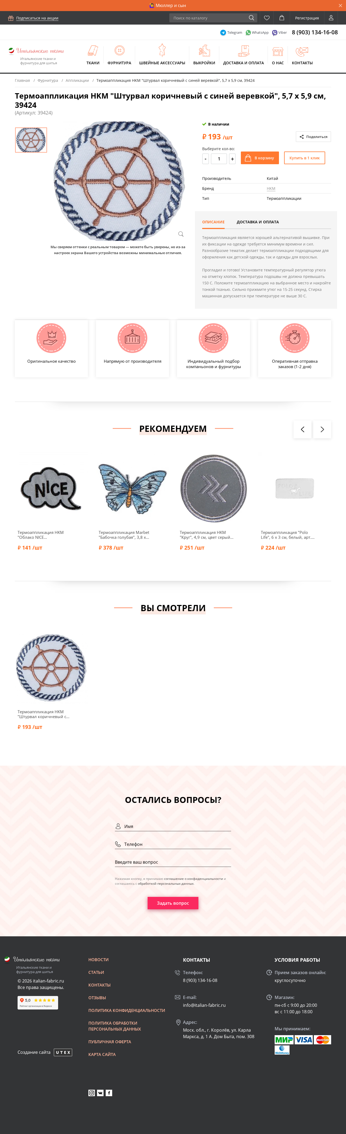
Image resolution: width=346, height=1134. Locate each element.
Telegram (234, 32)
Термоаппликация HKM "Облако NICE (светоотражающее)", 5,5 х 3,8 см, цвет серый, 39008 (43, 535)
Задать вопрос (173, 903)
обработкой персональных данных (166, 883)
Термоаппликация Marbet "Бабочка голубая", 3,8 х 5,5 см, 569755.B (124, 535)
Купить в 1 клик (305, 157)
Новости (98, 959)
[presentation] (302, 429)
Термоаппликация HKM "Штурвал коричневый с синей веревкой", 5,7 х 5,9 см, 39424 (44, 714)
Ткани (92, 62)
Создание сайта (34, 1052)
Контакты (302, 62)
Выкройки (204, 62)
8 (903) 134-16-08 (315, 32)
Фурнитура (119, 62)
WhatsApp (260, 32)
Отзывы (97, 997)
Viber (282, 32)
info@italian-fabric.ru (204, 1005)
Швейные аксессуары (162, 62)
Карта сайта (102, 1054)
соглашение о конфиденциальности (193, 878)
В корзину (264, 157)
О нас (278, 62)
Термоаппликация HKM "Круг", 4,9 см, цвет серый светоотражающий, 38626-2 (206, 535)
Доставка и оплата (243, 62)
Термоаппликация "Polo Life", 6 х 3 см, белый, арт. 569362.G (286, 535)
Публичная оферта (109, 1041)
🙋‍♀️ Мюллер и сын (167, 5)
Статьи (96, 972)
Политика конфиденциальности (126, 1010)
